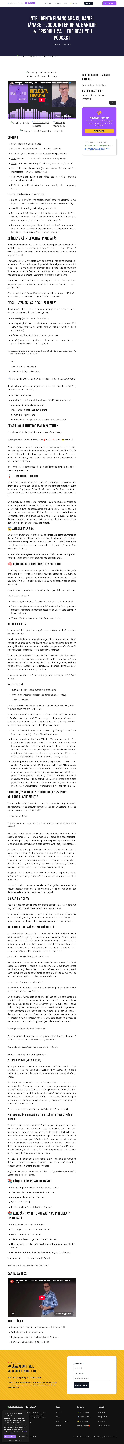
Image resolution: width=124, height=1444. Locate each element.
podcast (91, 85)
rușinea (43, 343)
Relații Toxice (84, 1421)
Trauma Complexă (104, 1426)
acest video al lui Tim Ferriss (21, 1175)
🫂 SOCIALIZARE (109, 3)
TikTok (46, 1337)
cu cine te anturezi (30, 1070)
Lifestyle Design (89, 95)
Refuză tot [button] (22, 1436)
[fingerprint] (99, 113)
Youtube (54, 1337)
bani (84, 85)
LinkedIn (28, 1337)
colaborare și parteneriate (41, 1073)
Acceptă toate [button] (9, 1436)
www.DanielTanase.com (31, 1332)
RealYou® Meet (85, 1412)
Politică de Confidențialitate (82, 1437)
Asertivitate (102, 1421)
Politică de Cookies (110, 1437)
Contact (58, 1426)
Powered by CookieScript (15, 1440)
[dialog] (15, 1426)
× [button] (27, 1412)
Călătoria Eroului (85, 1417)
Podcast (102, 95)
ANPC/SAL (97, 1437)
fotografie (44, 1342)
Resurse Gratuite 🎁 (83, 1426)
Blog (57, 1417)
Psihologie (101, 1412)
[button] (99, 131)
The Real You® (30, 3)
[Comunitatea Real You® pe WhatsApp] (98, 145)
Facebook (37, 1337)
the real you (101, 85)
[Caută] (112, 103)
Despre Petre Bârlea (62, 1421)
